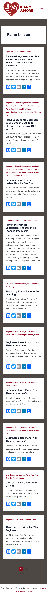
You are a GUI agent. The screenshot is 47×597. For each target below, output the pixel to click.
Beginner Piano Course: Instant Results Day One (19, 182)
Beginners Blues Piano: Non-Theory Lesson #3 (22, 392)
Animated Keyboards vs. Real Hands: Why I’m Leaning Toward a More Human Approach (23, 61)
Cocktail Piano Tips (26, 475)
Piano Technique (33, 284)
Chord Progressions (23, 103)
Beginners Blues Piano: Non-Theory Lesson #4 (22, 344)
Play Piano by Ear (20, 175)
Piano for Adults (12, 52)
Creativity (19, 106)
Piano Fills (21, 109)
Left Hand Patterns (31, 106)
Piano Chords (11, 109)
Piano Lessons (25, 52)
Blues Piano (19, 332)
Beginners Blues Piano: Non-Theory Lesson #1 (22, 439)
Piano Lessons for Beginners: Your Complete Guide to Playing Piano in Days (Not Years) (22, 124)
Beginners (10, 103)
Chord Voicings (31, 332)
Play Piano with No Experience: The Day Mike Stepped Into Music (21, 227)
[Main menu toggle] (41, 9)
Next (23, 573)
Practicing (10, 287)
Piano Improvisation (25, 172)
